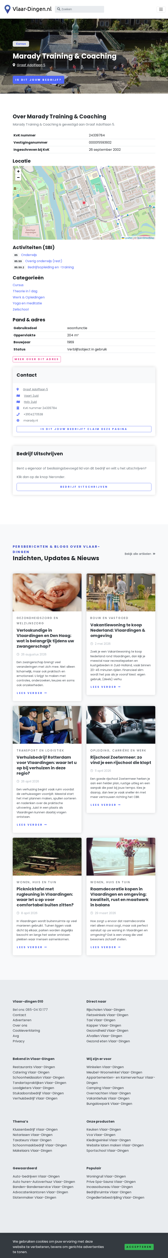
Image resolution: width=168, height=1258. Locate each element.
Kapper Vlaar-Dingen (103, 1025)
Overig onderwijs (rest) (43, 261)
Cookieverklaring (26, 1030)
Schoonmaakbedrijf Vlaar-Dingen (40, 1145)
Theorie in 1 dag (25, 291)
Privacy (19, 1041)
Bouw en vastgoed (109, 618)
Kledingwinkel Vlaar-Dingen (108, 1140)
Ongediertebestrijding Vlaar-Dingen (115, 1197)
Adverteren (22, 1020)
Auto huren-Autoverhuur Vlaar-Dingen (44, 1181)
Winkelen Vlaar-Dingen (105, 1067)
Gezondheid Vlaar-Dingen (107, 1030)
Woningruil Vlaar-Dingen (106, 1176)
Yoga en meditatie (27, 303)
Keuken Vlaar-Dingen (103, 1129)
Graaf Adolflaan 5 (31, 65)
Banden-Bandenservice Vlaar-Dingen (43, 1186)
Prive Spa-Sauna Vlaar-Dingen (111, 1181)
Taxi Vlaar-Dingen (100, 1020)
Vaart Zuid (31, 396)
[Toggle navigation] (161, 9)
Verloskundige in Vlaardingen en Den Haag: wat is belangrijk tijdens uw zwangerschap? (45, 638)
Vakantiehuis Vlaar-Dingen (107, 1098)
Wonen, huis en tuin (36, 882)
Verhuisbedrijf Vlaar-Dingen (35, 1098)
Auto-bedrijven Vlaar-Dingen (36, 1176)
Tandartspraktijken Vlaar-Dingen (39, 1082)
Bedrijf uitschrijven (84, 486)
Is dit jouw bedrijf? (38, 80)
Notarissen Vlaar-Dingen (32, 1134)
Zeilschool (21, 309)
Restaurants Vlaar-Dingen (34, 1067)
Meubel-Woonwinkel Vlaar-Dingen (114, 1072)
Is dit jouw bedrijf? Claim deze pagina (84, 429)
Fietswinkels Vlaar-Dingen (107, 1015)
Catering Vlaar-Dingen (31, 1072)
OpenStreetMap (145, 237)
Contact (19, 1015)
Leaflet (128, 237)
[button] (84, 203)
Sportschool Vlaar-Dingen (107, 1150)
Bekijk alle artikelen (138, 554)
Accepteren (139, 1247)
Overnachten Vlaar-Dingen (108, 1093)
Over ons (20, 1025)
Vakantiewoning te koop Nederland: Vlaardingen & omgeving (117, 630)
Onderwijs (29, 255)
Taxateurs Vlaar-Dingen (32, 1140)
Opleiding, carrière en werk (118, 750)
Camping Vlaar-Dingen (105, 1088)
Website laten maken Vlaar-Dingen (115, 1145)
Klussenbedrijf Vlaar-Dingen (35, 1129)
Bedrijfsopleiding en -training (51, 267)
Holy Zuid (30, 402)
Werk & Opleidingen (29, 297)
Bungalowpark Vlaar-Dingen (109, 1103)
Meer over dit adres (37, 359)
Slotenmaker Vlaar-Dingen (34, 1197)
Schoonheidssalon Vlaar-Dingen (38, 1077)
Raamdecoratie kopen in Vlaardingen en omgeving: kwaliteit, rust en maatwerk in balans (119, 897)
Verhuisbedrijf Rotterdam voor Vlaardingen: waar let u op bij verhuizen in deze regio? (47, 765)
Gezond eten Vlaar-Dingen (108, 1041)
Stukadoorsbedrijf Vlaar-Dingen (38, 1093)
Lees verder (30, 693)
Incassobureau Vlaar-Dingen (109, 1186)
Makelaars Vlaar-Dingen (32, 1150)
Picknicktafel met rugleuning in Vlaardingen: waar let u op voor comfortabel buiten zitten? (45, 897)
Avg (16, 1036)
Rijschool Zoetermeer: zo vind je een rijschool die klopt (120, 759)
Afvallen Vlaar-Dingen (104, 1036)
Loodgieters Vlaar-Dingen (33, 1088)
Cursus (21, 43)
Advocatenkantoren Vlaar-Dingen (40, 1192)
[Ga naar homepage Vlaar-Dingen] (27, 9)
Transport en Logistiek (40, 750)
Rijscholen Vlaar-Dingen (105, 1009)
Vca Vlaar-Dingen (100, 1134)
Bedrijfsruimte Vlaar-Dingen (108, 1192)
